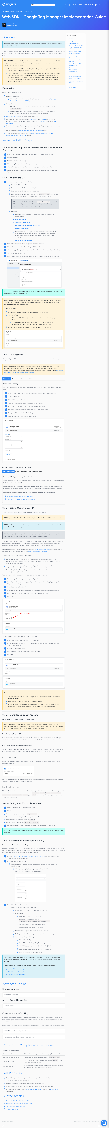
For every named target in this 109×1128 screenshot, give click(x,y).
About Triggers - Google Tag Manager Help (19, 496)
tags (31, 119)
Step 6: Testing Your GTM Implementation (75, 64)
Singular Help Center (8, 11)
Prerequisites (72, 41)
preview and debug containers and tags (31, 130)
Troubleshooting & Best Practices (16, 1106)
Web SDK (29, 11)
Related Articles (72, 87)
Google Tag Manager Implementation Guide (19, 1103)
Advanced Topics (73, 71)
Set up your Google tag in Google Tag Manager (21, 499)
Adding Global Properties (75, 76)
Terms (83, 1121)
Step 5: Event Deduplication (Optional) (76, 60)
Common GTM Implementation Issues (76, 82)
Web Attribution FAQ (12, 1109)
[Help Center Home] (9, 4)
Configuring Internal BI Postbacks (37, 551)
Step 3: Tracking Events (74, 53)
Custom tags (41, 121)
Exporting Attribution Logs (42, 549)
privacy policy (54, 1089)
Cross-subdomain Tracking (34, 1089)
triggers (35, 119)
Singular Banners (73, 74)
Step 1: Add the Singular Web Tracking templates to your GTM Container (76, 47)
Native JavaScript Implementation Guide (18, 1101)
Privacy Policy (77, 1121)
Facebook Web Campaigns (16, 971)
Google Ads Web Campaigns (16, 969)
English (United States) (85, 4)
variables (43, 119)
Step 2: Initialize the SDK (75, 51)
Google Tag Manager (12, 116)
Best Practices (72, 85)
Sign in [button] (74, 4)
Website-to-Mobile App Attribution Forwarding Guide (29, 856)
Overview (71, 38)
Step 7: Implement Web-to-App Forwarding (76, 68)
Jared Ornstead (11, 24)
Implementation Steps (74, 43)
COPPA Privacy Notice (92, 1121)
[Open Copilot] (104, 1123)
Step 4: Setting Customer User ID (76, 56)
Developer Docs (20, 11)
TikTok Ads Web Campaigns (16, 974)
